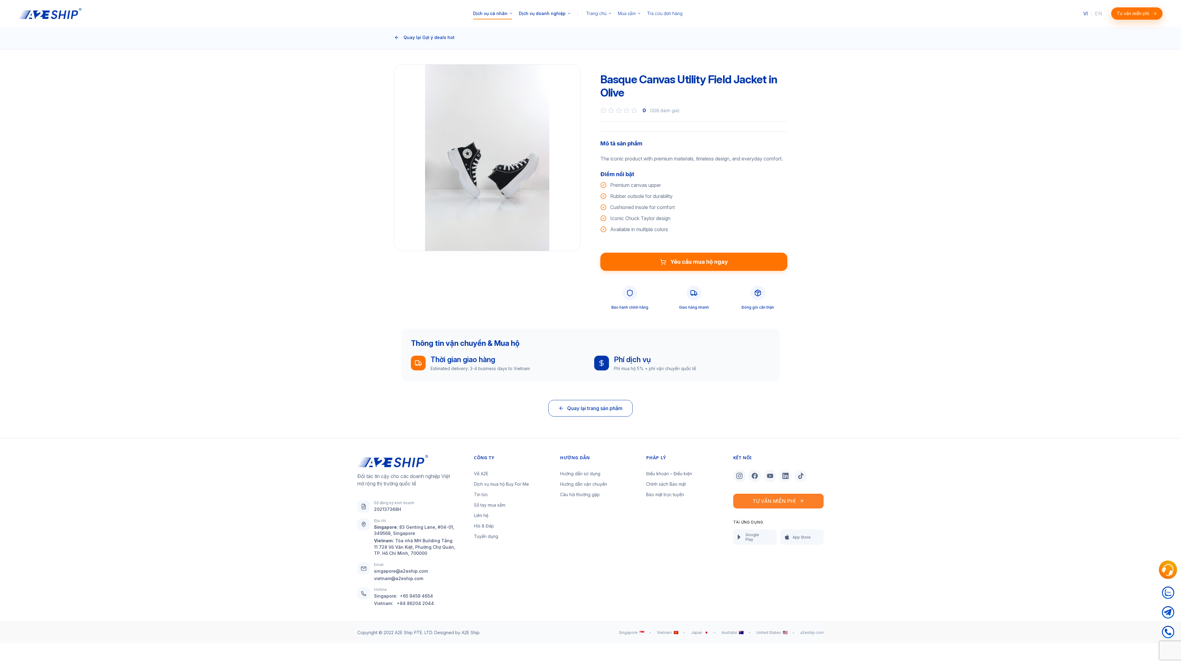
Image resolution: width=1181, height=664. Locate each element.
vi (1085, 13)
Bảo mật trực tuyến (665, 494)
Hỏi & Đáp (484, 525)
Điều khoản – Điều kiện (669, 473)
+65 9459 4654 (416, 596)
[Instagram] (739, 476)
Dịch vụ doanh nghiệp (542, 13)
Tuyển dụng (486, 536)
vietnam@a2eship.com (398, 578)
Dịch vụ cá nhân (490, 13)
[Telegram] (1168, 616)
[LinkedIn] (785, 476)
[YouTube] (770, 476)
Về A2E (481, 473)
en (1098, 13)
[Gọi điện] (1168, 636)
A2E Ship (470, 632)
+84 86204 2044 (415, 603)
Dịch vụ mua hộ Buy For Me (501, 484)
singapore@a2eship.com (401, 571)
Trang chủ (596, 13)
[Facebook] (755, 476)
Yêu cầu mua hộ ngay (699, 262)
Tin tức (481, 494)
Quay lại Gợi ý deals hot (429, 37)
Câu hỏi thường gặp (580, 494)
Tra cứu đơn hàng (664, 13)
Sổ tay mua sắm (489, 505)
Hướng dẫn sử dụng (580, 473)
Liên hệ (481, 515)
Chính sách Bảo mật (666, 484)
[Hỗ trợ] (1168, 570)
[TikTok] (801, 476)
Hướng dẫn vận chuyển (583, 484)
